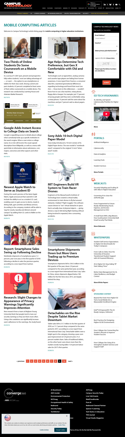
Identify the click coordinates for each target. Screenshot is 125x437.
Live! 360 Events (92, 396)
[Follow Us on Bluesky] (110, 5)
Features (50, 8)
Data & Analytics (100, 154)
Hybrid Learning (39, 13)
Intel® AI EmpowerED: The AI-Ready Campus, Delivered (104, 311)
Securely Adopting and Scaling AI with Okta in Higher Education (106, 188)
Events (100, 8)
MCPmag (54, 399)
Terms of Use (74, 430)
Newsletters (110, 8)
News (44, 8)
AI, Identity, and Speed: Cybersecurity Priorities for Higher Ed (106, 102)
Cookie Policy (61, 425)
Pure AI (88, 402)
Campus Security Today (94, 393)
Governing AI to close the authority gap (103, 196)
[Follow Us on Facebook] (113, 5)
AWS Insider (55, 393)
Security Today (56, 408)
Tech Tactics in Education (95, 412)
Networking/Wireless (55, 13)
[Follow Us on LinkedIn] (105, 4)
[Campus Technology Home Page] (18, 5)
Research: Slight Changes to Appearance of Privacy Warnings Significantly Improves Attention (22, 302)
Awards (65, 8)
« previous (20, 361)
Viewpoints (58, 8)
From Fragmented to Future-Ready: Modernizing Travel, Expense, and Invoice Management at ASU (104, 206)
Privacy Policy (110, 58)
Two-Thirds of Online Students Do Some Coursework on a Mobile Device (20, 67)
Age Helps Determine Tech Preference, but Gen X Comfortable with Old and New (66, 67)
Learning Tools (99, 160)
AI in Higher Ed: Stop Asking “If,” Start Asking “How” (105, 265)
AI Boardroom (56, 390)
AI (31, 13)
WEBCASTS (100, 183)
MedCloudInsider (92, 399)
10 (64, 361)
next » (70, 361)
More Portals (98, 172)
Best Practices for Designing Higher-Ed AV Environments (104, 321)
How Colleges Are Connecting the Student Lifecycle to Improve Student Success (106, 332)
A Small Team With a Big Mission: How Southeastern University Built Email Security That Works (106, 218)
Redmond (54, 405)
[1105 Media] (15, 411)
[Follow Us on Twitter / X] (107, 4)
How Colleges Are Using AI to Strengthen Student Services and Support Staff (106, 344)
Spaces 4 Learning (93, 408)
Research (74, 8)
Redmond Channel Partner (96, 405)
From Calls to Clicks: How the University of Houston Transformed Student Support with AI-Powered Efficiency (105, 255)
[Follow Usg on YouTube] (116, 5)
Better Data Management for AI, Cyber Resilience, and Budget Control (105, 274)
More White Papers (101, 282)
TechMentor (55, 412)
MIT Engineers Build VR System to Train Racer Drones (63, 187)
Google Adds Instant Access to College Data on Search (22, 129)
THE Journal (90, 415)
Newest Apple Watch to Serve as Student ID (19, 188)
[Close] (67, 416)
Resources (91, 8)
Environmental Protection (60, 396)
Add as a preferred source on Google (95, 4)
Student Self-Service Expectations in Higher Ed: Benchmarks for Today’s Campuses (106, 244)
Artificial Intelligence (101, 142)
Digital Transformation (72, 13)
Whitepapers (102, 237)
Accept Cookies (60, 430)
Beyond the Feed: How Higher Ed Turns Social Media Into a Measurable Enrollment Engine (106, 300)
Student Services (100, 166)
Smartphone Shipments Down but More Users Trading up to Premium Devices (64, 255)
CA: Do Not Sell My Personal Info (90, 430)
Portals (99, 138)
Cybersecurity (99, 148)
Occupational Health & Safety (62, 402)
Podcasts (82, 8)
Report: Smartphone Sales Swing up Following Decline (22, 250)
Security (86, 13)
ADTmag (89, 390)
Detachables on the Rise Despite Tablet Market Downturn (64, 316)
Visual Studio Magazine (95, 418)
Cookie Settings (44, 429)
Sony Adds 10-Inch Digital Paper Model (65, 137)
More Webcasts (99, 226)
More (117, 8)
